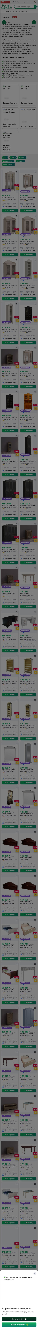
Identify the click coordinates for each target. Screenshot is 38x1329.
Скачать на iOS (18, 1319)
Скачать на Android (17, 1325)
